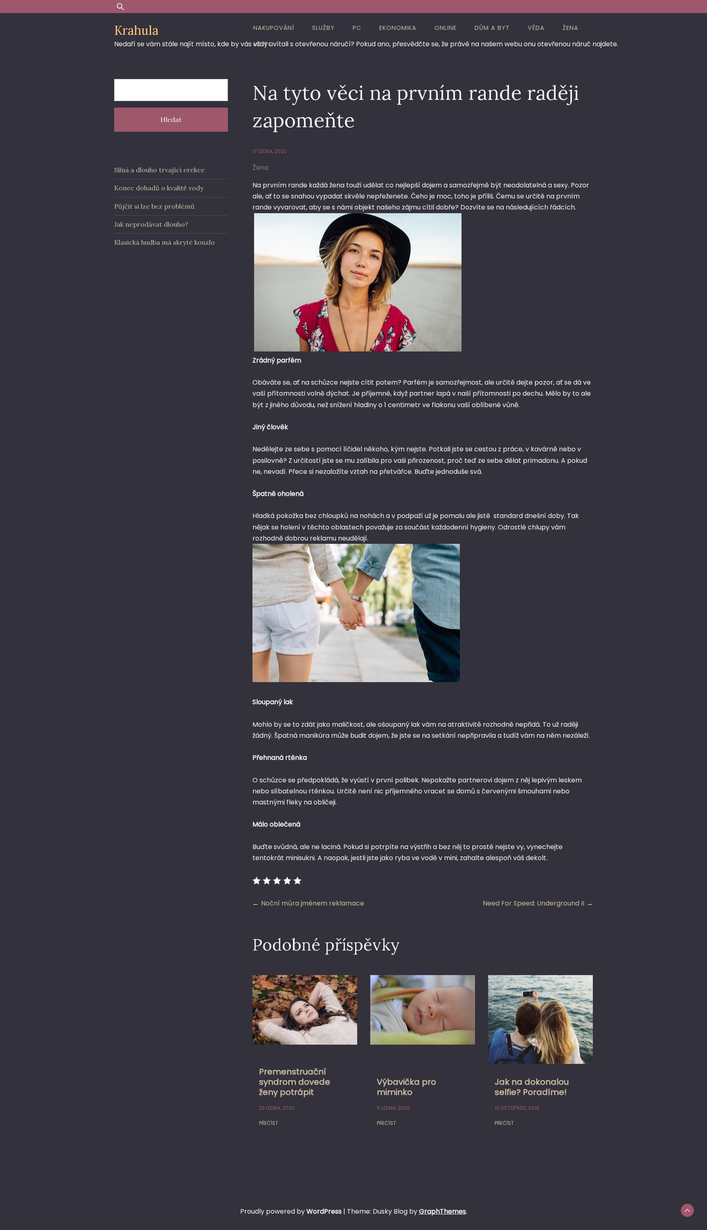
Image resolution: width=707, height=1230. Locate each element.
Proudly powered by (291, 1211)
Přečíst (268, 1123)
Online (446, 28)
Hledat (171, 119)
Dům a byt (492, 28)
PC (357, 28)
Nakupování (273, 28)
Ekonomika (398, 28)
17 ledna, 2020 (269, 151)
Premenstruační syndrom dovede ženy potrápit (294, 1082)
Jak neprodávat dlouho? (151, 224)
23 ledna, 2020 (277, 1107)
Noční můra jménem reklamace (312, 903)
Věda (536, 28)
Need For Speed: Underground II (533, 903)
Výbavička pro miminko (406, 1087)
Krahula (136, 30)
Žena (571, 28)
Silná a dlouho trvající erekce (159, 170)
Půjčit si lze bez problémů (154, 206)
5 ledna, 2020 (393, 1107)
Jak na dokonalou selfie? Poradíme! (532, 1087)
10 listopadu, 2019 (517, 1107)
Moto (263, 44)
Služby (323, 28)
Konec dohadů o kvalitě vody (158, 188)
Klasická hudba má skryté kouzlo (164, 242)
